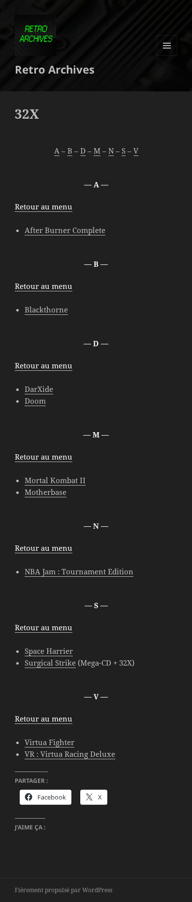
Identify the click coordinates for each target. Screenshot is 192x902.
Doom (35, 401)
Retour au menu (43, 206)
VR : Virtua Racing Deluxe (70, 754)
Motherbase (45, 492)
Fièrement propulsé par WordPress (63, 890)
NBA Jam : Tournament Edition (79, 571)
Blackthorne (46, 309)
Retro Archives (55, 69)
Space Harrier (49, 651)
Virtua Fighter (49, 742)
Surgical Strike (50, 663)
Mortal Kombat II (55, 480)
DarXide (39, 389)
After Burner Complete (65, 230)
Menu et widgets (167, 55)
